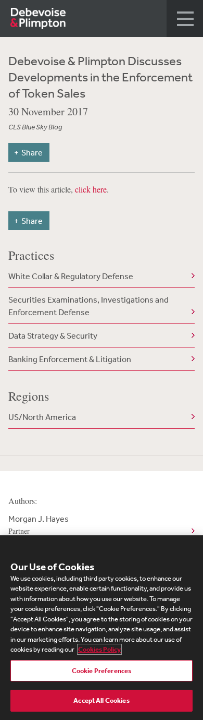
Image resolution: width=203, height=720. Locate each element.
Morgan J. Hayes (38, 524)
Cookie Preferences (101, 670)
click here (91, 189)
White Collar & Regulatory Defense (70, 276)
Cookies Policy (99, 649)
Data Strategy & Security (52, 335)
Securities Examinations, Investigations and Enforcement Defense (88, 305)
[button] (185, 18)
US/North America (42, 417)
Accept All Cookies (101, 700)
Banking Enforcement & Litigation (69, 359)
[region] (101, 627)
